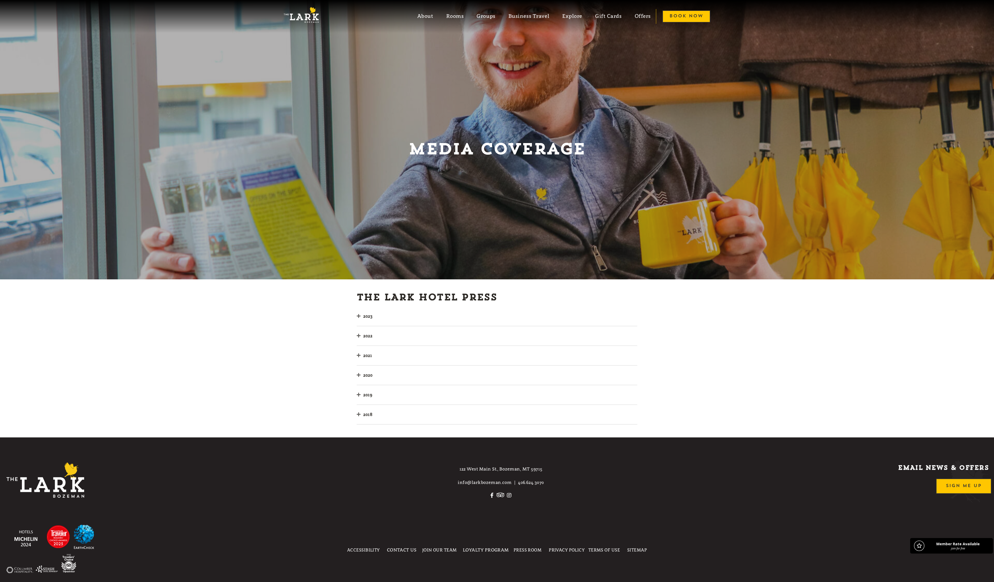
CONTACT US (401, 550)
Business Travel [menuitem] (528, 16)
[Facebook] (492, 497)
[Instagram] (509, 497)
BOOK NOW (686, 16)
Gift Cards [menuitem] (608, 16)
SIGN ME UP (964, 486)
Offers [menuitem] (643, 16)
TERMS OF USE (604, 550)
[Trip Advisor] (500, 497)
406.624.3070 (531, 482)
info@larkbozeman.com (484, 482)
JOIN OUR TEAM (439, 550)
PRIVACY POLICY (566, 550)
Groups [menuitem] (486, 16)
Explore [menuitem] (572, 16)
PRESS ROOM (528, 550)
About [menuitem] (425, 16)
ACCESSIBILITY (363, 550)
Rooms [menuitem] (455, 16)
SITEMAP (637, 550)
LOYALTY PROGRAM (486, 550)
